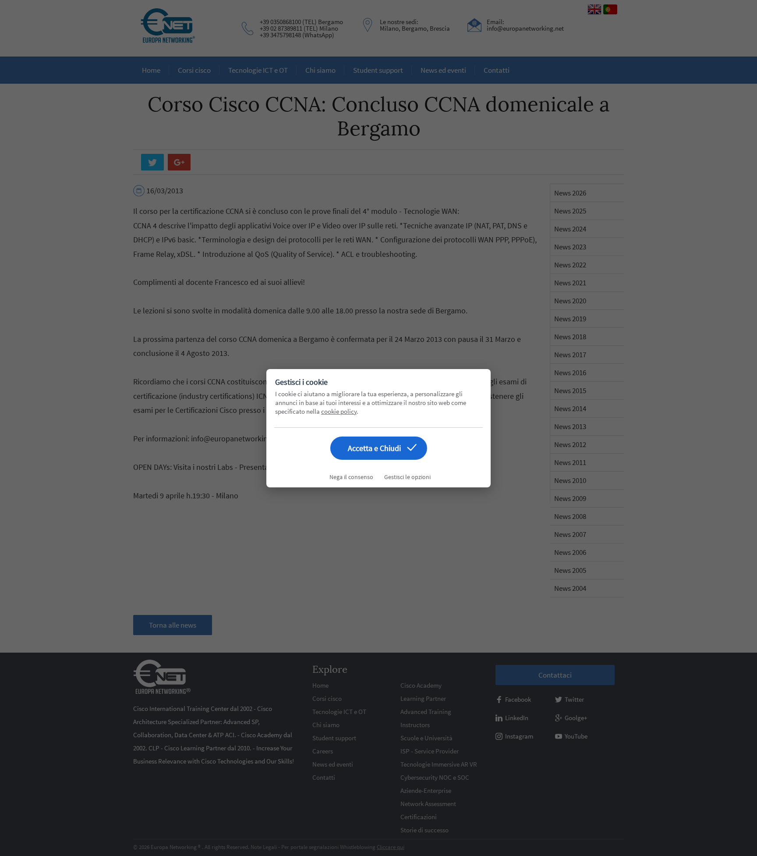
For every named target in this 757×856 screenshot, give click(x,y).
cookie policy (339, 411)
